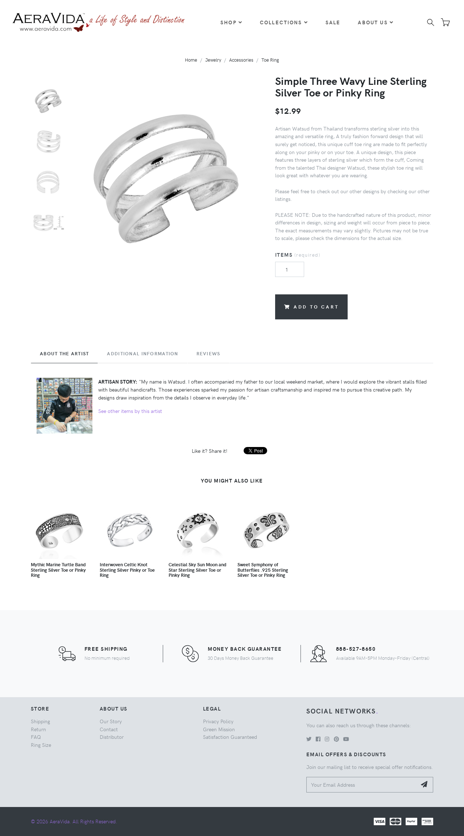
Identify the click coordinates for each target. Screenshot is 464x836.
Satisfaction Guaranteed (230, 736)
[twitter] (308, 738)
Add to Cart (316, 306)
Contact (109, 729)
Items (297, 254)
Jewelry (213, 60)
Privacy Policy (218, 721)
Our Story (111, 721)
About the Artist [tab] (64, 353)
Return (38, 729)
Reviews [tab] (208, 353)
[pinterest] (336, 738)
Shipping (40, 721)
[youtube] (346, 738)
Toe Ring (270, 60)
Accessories (241, 60)
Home (191, 60)
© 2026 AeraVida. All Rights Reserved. (74, 821)
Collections (281, 22)
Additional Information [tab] (142, 353)
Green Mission (219, 729)
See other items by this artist (130, 410)
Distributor (112, 736)
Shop (228, 22)
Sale (333, 22)
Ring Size (41, 744)
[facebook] (318, 738)
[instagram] (327, 738)
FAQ (36, 736)
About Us (373, 22)
